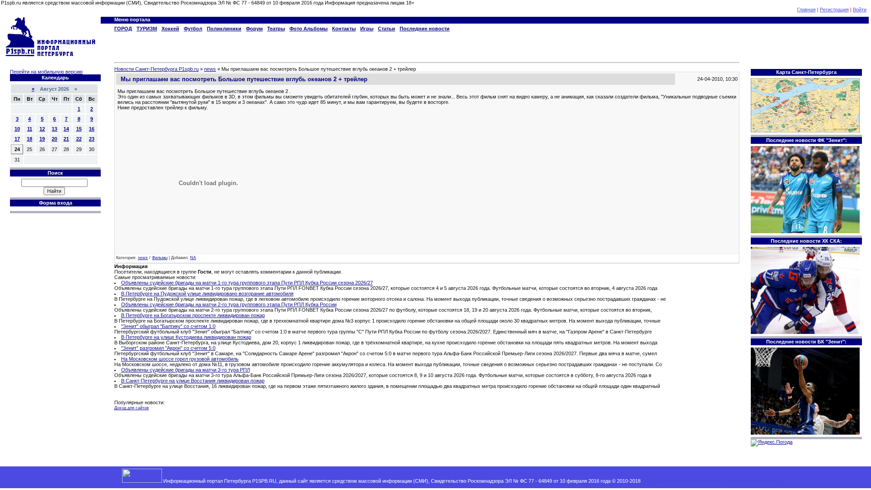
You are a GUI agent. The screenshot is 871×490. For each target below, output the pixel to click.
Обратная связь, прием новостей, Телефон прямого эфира (710, 481)
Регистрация (834, 9)
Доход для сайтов (131, 408)
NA (193, 257)
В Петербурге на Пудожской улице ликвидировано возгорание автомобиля (207, 293)
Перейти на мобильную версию (46, 71)
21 (66, 139)
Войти (859, 9)
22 (79, 139)
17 (17, 139)
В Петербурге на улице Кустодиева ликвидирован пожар (186, 337)
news (143, 257)
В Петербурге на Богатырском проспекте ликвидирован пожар (193, 315)
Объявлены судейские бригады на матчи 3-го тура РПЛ (185, 369)
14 (66, 129)
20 (54, 139)
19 (42, 139)
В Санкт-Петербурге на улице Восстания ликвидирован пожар (192, 380)
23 (91, 139)
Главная (806, 9)
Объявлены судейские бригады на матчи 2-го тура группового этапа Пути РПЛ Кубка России (229, 304)
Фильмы (159, 257)
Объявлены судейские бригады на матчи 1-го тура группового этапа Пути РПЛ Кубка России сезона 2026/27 (247, 282)
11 (29, 129)
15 (79, 129)
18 (29, 139)
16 (91, 129)
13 (54, 129)
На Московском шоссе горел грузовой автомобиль (180, 359)
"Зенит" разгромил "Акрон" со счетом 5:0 (168, 348)
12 (42, 129)
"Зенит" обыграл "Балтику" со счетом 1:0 (168, 326)
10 (17, 129)
